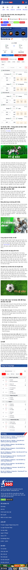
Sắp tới (17, 374)
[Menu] (26, 2)
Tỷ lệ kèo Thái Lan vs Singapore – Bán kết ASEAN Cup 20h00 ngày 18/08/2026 (13, 449)
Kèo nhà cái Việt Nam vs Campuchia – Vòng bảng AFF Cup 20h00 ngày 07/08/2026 (14, 472)
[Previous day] (3, 371)
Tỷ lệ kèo (8, 131)
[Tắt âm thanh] (26, 67)
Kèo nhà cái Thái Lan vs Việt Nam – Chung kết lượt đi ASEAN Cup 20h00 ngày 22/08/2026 (12, 441)
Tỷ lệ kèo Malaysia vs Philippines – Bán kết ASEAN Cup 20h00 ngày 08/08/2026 (13, 460)
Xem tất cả (23, 28)
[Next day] (14, 371)
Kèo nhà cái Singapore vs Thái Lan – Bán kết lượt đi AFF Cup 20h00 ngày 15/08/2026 (13, 456)
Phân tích (8, 55)
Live (8, 374)
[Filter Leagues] (25, 371)
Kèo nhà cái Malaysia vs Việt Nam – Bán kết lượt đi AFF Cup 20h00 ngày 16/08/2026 (14, 452)
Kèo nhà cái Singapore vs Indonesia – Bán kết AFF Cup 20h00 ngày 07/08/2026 (13, 468)
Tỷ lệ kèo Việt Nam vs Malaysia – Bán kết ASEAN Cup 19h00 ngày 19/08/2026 (12, 445)
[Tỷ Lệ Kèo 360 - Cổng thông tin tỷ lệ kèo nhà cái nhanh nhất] (7, 2)
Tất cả (3, 374)
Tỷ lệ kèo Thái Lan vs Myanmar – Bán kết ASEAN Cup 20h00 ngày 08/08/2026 (12, 464)
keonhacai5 (7, 244)
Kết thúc (12, 374)
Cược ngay (20, 55)
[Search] (23, 2)
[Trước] (23, 39)
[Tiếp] (26, 39)
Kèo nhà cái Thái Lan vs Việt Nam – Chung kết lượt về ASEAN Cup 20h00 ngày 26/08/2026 (12, 437)
